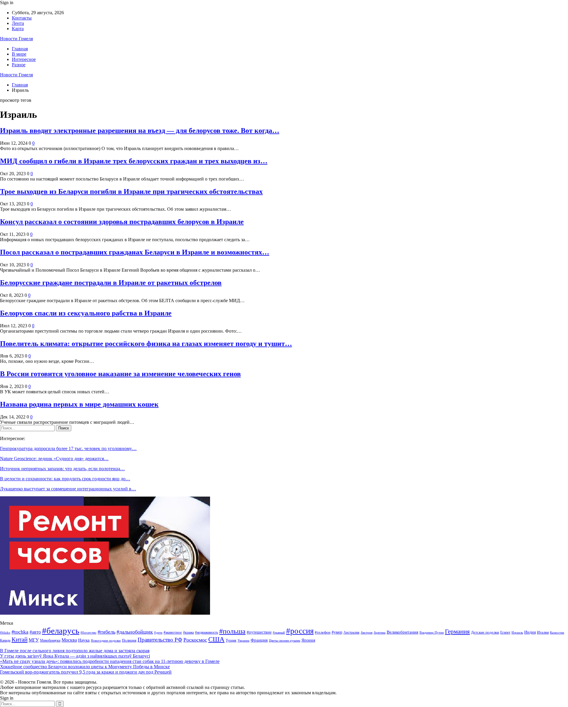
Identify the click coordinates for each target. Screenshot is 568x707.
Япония (308, 640)
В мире (19, 54)
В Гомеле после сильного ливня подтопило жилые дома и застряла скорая (74, 650)
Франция (259, 639)
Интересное (24, 59)
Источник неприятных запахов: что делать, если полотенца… (62, 468)
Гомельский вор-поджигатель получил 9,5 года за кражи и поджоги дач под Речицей (86, 671)
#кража (188, 632)
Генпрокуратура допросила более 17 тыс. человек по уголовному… (68, 448)
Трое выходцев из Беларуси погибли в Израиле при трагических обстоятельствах (131, 191)
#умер (337, 632)
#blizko (5, 632)
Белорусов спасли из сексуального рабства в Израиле (86, 313)
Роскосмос (195, 640)
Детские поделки (485, 632)
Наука (84, 639)
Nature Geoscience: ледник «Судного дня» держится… (54, 458)
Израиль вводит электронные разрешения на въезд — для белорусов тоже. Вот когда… (139, 130)
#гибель (106, 632)
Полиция (129, 640)
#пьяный (279, 632)
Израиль (517, 632)
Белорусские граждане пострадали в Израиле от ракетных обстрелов (111, 282)
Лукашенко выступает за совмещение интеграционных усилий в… (68, 488)
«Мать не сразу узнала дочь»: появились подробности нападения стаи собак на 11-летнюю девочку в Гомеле (110, 661)
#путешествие (259, 632)
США (216, 639)
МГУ (34, 639)
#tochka (20, 632)
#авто (35, 632)
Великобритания (402, 631)
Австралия (351, 632)
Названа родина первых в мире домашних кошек (79, 404)
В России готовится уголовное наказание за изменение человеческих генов (120, 374)
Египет (505, 632)
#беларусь (60, 630)
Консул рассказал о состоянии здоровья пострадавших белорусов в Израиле (122, 222)
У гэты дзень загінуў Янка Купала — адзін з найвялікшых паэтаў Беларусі (75, 655)
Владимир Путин (431, 632)
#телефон (322, 632)
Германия (457, 631)
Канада (5, 640)
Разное (18, 64)
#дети (158, 632)
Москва (69, 639)
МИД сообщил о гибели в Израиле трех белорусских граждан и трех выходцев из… (133, 161)
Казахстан (557, 632)
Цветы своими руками (284, 640)
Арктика (379, 632)
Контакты (22, 17)
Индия (530, 632)
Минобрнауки (50, 640)
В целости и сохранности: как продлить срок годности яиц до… (65, 478)
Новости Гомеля (16, 38)
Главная (20, 48)
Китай (20, 639)
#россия (300, 631)
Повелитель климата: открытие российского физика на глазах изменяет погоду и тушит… (146, 343)
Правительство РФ (160, 640)
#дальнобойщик (135, 632)
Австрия (366, 632)
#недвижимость (206, 632)
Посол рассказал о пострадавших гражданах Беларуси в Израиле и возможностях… (134, 252)
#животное (173, 632)
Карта (18, 28)
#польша (232, 631)
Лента (18, 23)
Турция (231, 640)
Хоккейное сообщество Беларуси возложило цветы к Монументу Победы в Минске (85, 666)
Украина (243, 640)
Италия (543, 632)
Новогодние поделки (106, 640)
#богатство (88, 632)
